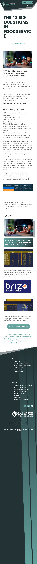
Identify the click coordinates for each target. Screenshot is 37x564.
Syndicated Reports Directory (23, 385)
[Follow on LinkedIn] (28, 406)
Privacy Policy (18, 369)
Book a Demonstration (18, 326)
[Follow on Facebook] (25, 406)
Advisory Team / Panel (21, 363)
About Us (17, 361)
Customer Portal (27, 2)
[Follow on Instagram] (32, 406)
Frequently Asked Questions (23, 365)
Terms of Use (18, 371)
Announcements (18, 43)
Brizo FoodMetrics (20, 387)
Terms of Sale (18, 367)
